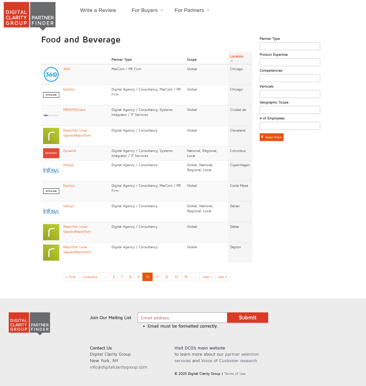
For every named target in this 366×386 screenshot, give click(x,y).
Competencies (271, 70)
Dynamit (69, 150)
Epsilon (69, 89)
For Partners (185, 11)
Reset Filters (273, 137)
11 (157, 277)
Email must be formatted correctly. (183, 326)
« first (70, 277)
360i (66, 69)
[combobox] (290, 46)
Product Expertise (274, 54)
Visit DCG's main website (200, 347)
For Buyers (141, 11)
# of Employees (272, 118)
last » (222, 277)
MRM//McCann (74, 109)
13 (176, 277)
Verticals (266, 86)
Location (237, 56)
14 (185, 277)
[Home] (30, 16)
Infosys (68, 165)
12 (166, 277)
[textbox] (262, 46)
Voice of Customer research (229, 360)
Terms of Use (234, 373)
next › (207, 277)
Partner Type (270, 38)
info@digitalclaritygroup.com (118, 367)
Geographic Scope (274, 102)
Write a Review (98, 10)
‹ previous (90, 277)
